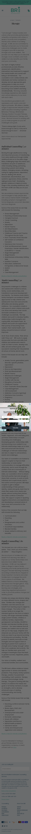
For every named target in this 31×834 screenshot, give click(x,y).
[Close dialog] (29, 404)
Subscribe (15, 427)
